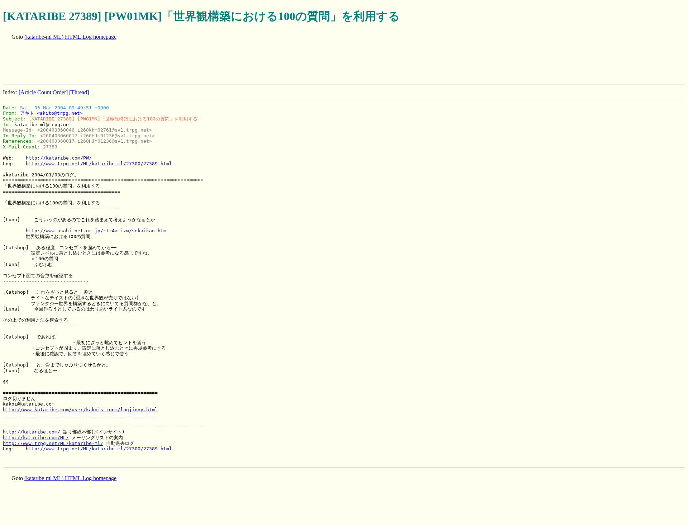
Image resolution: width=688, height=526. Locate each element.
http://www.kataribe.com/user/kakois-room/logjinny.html (80, 409)
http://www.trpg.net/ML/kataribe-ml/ (53, 443)
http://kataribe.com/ (31, 432)
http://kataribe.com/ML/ (36, 437)
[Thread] (79, 92)
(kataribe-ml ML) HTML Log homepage (70, 37)
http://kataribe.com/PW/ (59, 158)
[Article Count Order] (43, 92)
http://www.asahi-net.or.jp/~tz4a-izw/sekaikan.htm (96, 230)
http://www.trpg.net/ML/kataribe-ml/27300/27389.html (99, 163)
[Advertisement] (133, 63)
